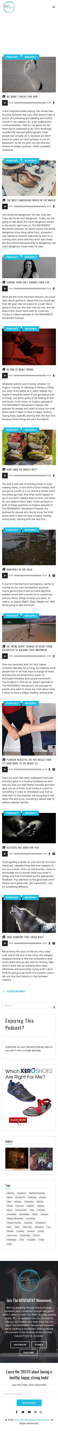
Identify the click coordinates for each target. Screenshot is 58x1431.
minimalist (12, 1214)
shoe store (12, 1235)
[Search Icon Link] (40, 1412)
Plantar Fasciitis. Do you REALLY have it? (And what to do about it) (27, 761)
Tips (22, 1240)
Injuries (41, 1206)
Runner (11, 1231)
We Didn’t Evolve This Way (22, 96)
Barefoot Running (37, 1193)
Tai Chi (37, 1235)
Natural (45, 1214)
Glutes (40, 1202)
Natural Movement (15, 1218)
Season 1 (30, 703)
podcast (28, 1223)
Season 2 (31, 529)
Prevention (40, 1223)
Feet (9, 1202)
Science (31, 1231)
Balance (11, 1193)
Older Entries (16, 991)
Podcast (12, 57)
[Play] (5, 103)
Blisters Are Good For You (23, 847)
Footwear (30, 1202)
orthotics (31, 1218)
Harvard (20, 1206)
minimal (41, 1210)
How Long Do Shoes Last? (22, 469)
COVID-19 (20, 1197)
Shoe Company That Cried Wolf (25, 937)
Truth (42, 1240)
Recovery (28, 1227)
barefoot (22, 1193)
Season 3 (31, 57)
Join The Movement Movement (31, 1419)
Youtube (28, 1352)
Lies (32, 1210)
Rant (17, 1227)
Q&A (10, 1227)
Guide (10, 1206)
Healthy (31, 1206)
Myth (35, 1214)
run (49, 1227)
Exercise (32, 1197)
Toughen (31, 1240)
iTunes (39, 1344)
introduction (21, 1210)
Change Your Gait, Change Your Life (28, 282)
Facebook (20, 1344)
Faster (43, 1197)
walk (10, 1244)
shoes (41, 1231)
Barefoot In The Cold (19, 569)
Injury (10, 1210)
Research (40, 1227)
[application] (29, 103)
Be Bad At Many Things (20, 369)
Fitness (18, 1202)
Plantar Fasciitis (14, 1223)
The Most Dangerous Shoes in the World (31, 200)
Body (10, 1197)
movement (24, 1214)
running (21, 1231)
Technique (12, 1240)
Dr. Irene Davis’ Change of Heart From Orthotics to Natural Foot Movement (27, 648)
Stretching (25, 1235)
